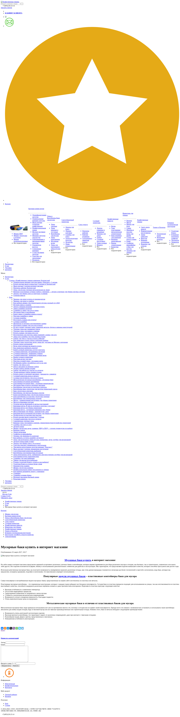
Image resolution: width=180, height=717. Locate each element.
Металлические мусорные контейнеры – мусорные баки (33, 380)
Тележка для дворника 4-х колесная (26, 436)
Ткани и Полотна (159, 227)
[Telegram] (22, 628)
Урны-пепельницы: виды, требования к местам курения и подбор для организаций (42, 455)
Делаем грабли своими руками (24, 368)
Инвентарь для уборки (13, 527)
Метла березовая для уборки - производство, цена (31, 411)
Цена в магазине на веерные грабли (26, 367)
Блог (10, 297)
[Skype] (19, 628)
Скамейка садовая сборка (22, 475)
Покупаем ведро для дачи (22, 359)
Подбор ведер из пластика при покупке (27, 415)
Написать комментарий (10, 638)
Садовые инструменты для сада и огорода (28, 378)
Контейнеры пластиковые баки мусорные (28, 453)
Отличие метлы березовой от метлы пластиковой (30, 404)
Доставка (8, 268)
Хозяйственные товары (13, 501)
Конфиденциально (11, 686)
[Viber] (13, 628)
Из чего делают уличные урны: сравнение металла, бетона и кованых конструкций (42, 327)
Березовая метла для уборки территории (27, 408)
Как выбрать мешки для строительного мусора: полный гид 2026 (36, 303)
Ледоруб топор (18, 426)
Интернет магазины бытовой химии (26, 477)
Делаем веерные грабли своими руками (27, 372)
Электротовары (10, 536)
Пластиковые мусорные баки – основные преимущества (33, 383)
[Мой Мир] (8, 628)
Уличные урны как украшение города (26, 329)
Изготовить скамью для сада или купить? (28, 325)
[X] (11, 628)
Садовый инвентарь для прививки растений (29, 352)
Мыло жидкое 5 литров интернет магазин (28, 286)
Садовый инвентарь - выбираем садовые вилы (29, 355)
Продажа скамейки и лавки (23, 316)
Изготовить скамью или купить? (25, 320)
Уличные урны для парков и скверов (26, 331)
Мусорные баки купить (78, 560)
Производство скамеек (21, 466)
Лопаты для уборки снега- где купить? (27, 443)
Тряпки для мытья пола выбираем (25, 460)
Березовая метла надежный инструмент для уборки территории (36, 413)
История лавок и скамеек (22, 305)
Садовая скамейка (19, 318)
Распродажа (9, 264)
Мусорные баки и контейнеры (24, 312)
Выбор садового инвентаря (23, 357)
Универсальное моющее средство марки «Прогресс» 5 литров (35, 282)
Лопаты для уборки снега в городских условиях (30, 293)
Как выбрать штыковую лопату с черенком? (28, 471)
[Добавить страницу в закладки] (92, 200)
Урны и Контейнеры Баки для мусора (53, 218)
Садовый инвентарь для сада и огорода (27, 419)
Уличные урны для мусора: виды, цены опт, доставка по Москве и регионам (40, 342)
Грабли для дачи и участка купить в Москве (28, 338)
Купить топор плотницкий (22, 344)
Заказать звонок (6, 8)
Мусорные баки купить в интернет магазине (29, 385)
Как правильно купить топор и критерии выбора (30, 340)
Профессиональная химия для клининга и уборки (31, 470)
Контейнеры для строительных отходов (27, 398)
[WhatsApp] (16, 628)
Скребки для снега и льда (22, 425)
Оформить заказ (6, 498)
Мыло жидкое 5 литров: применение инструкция (30, 449)
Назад (3, 630)
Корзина (8, 696)
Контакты (8, 687)
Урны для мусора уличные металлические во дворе (31, 290)
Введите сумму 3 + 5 (8, 663)
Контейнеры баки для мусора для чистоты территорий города (35, 389)
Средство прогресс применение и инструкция (29, 445)
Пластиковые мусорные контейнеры (26, 381)
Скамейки (17, 473)
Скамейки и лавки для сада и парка (26, 310)
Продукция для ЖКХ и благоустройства (19, 535)
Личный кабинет (11, 694)
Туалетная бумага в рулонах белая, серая (27, 464)
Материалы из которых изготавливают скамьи (29, 323)
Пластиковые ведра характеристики (26, 456)
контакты (8, 270)
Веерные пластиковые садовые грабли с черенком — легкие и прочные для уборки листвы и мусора (49, 292)
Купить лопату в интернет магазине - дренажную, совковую (34, 374)
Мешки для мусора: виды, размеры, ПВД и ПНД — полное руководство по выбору (43, 428)
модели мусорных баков (72, 576)
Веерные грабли (19, 430)
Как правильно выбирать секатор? (25, 348)
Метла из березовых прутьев (23, 402)
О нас (7, 266)
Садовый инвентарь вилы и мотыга (26, 376)
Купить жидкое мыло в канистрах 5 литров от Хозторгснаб (34, 284)
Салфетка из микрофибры (22, 434)
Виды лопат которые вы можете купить (27, 346)
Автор (3, 642)
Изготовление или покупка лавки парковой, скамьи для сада (35, 335)
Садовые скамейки (20, 322)
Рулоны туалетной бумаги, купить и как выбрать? (31, 462)
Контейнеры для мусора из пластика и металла (30, 387)
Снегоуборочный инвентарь (68, 221)
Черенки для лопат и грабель (23, 301)
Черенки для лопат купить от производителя (29, 299)
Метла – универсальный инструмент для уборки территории (35, 400)
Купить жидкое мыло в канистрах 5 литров (28, 417)
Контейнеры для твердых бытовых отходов (28, 393)
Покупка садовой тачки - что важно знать (28, 361)
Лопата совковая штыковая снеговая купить (29, 307)
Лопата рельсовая (19, 432)
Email (3, 645)
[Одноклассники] (5, 628)
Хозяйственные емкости (112, 220)
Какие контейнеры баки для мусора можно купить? (31, 395)
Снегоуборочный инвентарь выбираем (27, 451)
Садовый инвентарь (96, 222)
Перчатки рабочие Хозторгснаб (24, 288)
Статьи (7, 705)
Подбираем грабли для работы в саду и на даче (30, 363)
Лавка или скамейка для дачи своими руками (29, 337)
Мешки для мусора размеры (23, 468)
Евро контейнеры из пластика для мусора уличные (31, 396)
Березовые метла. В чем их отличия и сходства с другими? (34, 406)
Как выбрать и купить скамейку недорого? (28, 438)
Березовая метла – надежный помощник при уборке (31, 410)
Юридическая (10, 684)
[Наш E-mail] (9, 26)
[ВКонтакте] (2, 628)
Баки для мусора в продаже (23, 391)
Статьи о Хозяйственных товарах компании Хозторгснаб (29, 280)
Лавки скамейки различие (22, 308)
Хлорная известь (19, 295)
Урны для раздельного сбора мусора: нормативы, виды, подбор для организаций (42, 440)
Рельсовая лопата (19, 479)
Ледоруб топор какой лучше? (23, 441)
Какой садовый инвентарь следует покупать (29, 350)
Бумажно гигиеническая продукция (172, 224)
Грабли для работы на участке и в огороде (28, 370)
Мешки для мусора (16, 227)
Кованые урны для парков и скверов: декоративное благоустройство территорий (42, 423)
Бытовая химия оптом (36, 209)
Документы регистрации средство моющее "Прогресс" (32, 447)
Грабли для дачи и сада (21, 365)
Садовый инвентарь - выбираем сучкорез (28, 353)
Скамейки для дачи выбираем (23, 458)
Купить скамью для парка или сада (25, 333)
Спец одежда (83, 224)
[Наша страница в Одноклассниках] (6, 17)
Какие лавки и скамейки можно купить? (27, 314)
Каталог (8, 204)
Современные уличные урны (23, 421)
